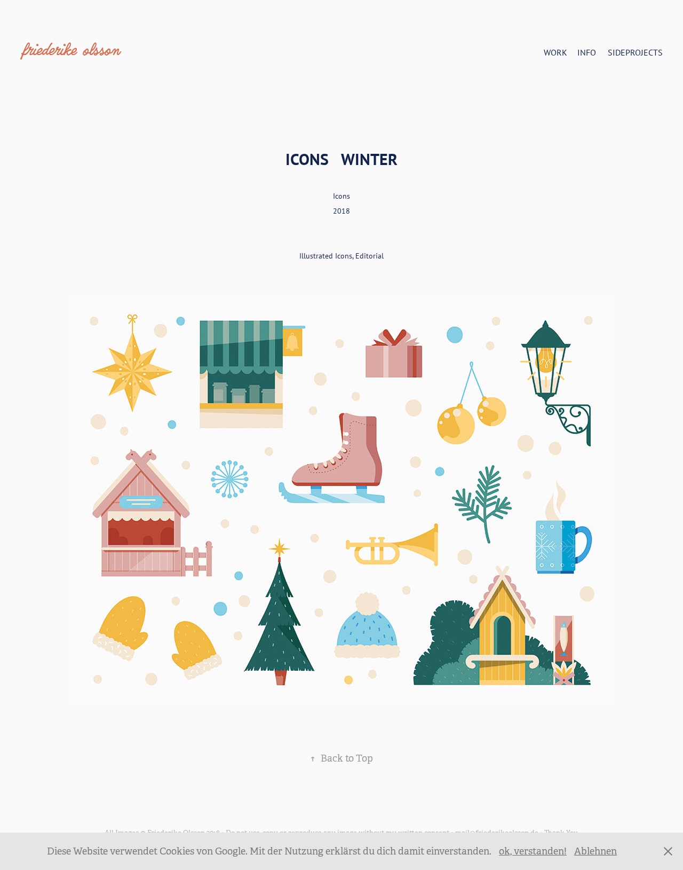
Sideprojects (635, 52)
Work (555, 52)
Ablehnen (595, 851)
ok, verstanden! (533, 851)
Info (586, 52)
